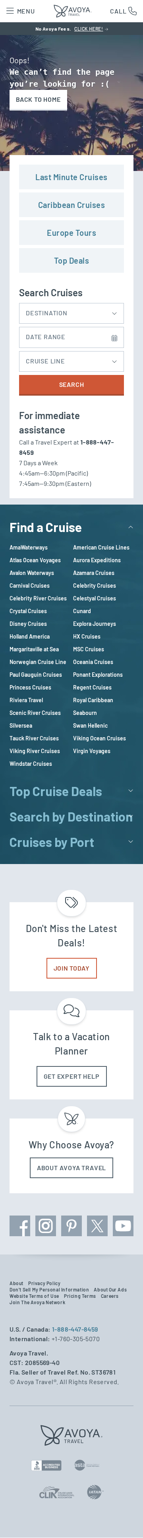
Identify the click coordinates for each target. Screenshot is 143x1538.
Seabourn (85, 712)
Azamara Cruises (93, 572)
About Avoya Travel (71, 1167)
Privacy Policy (44, 1283)
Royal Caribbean (93, 700)
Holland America (30, 636)
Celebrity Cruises (94, 585)
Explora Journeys (94, 623)
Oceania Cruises (93, 661)
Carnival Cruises (30, 585)
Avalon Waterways (32, 572)
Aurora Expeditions (97, 560)
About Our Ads (110, 1289)
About (16, 1283)
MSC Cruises (88, 649)
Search (71, 384)
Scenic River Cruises (35, 712)
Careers (110, 1296)
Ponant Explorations (98, 674)
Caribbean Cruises (71, 205)
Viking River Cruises (35, 751)
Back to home (38, 99)
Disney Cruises (28, 623)
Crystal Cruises (28, 611)
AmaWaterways (29, 547)
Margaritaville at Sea (34, 649)
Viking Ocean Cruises (99, 738)
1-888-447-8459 (75, 1329)
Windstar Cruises (31, 763)
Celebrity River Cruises (38, 598)
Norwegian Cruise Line (38, 661)
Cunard (82, 611)
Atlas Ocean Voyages (35, 560)
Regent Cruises (92, 687)
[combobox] (71, 311)
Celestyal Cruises (94, 598)
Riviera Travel (26, 700)
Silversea (21, 725)
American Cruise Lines (101, 547)
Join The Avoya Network (37, 1302)
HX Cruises (86, 636)
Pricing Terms (80, 1296)
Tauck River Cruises (34, 738)
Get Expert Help (72, 1076)
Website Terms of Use (34, 1296)
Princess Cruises (30, 687)
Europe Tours (71, 232)
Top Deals (71, 260)
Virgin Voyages (91, 751)
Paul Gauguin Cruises (36, 674)
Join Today (72, 968)
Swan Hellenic (90, 725)
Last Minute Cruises (71, 177)
